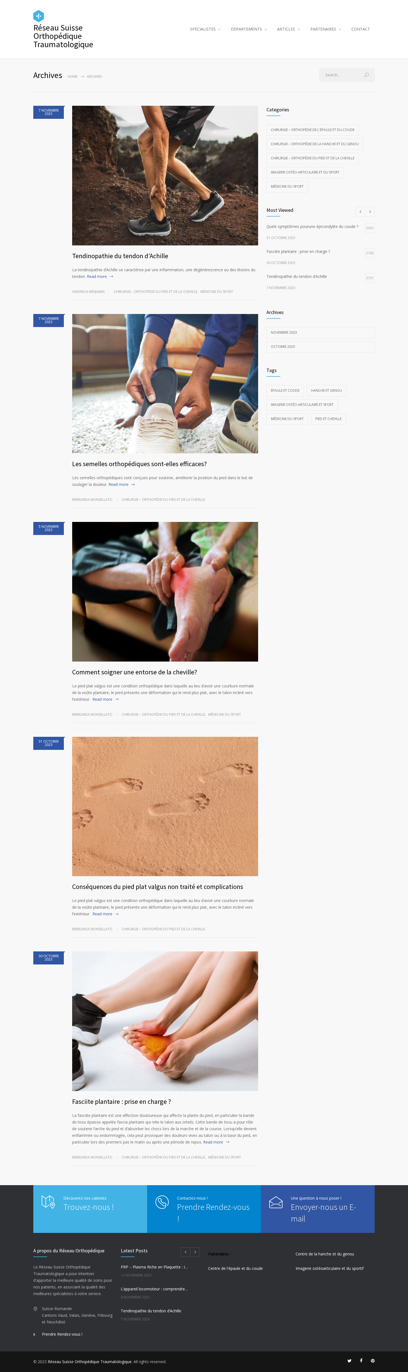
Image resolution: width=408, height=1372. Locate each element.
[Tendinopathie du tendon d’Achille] (165, 175)
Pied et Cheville (328, 418)
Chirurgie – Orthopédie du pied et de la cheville (155, 291)
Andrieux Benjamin (88, 291)
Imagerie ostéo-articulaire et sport (302, 404)
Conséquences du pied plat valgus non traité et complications (157, 886)
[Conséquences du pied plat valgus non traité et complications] (165, 806)
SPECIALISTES (203, 29)
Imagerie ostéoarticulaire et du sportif (330, 1268)
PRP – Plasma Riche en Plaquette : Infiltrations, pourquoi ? (154, 1267)
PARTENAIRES (323, 29)
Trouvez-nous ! (88, 1207)
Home (72, 76)
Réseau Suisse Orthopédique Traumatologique (90, 1361)
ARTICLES (286, 29)
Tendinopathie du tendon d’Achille (120, 256)
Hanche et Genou (326, 390)
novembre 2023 (284, 332)
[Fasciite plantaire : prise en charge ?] (165, 1021)
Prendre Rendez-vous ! (62, 1334)
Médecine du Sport (287, 418)
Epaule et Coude (285, 390)
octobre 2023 (283, 346)
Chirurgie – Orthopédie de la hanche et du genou (315, 144)
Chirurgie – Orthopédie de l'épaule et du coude (312, 129)
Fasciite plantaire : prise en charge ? (121, 1101)
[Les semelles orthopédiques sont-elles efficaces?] (165, 384)
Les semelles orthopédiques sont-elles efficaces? (139, 463)
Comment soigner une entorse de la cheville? (134, 672)
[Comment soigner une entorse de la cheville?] (165, 592)
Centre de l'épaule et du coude (235, 1268)
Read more (97, 276)
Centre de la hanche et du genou (325, 1254)
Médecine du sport (216, 291)
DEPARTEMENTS (246, 29)
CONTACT (360, 29)
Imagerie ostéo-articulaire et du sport (305, 172)
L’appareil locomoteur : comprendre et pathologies (154, 1288)
